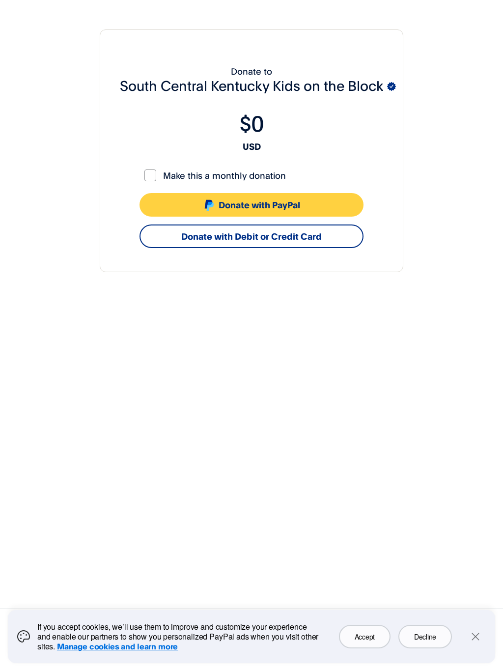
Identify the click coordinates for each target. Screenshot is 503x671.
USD (252, 146)
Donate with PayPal (259, 204)
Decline (425, 637)
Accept (365, 637)
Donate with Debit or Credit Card (251, 236)
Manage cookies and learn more (117, 646)
